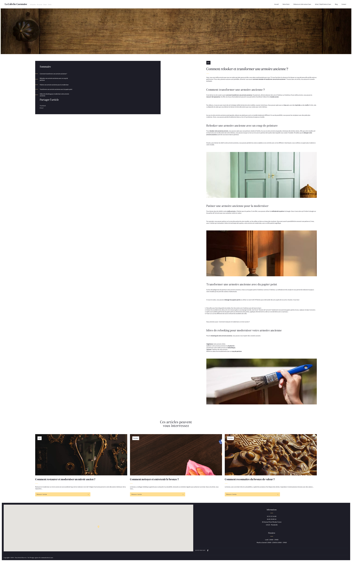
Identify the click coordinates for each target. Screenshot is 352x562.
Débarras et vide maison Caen (302, 4)
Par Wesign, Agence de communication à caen (40, 557)
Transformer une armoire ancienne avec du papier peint (56, 89)
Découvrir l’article (42, 494)
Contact (344, 4)
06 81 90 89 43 (271, 519)
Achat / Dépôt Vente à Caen (323, 4)
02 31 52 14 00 (271, 516)
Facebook (43, 106)
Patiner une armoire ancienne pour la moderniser (54, 85)
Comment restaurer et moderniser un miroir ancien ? (234, 322)
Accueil (276, 4)
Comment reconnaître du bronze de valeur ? (250, 479)
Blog (336, 4)
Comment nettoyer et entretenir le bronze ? (154, 479)
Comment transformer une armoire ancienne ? (53, 74)
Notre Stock (286, 4)
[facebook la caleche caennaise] (207, 550)
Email (41, 108)
